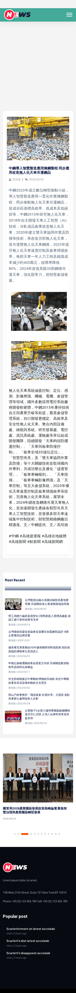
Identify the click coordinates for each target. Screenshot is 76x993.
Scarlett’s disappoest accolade (28, 953)
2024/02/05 (36, 179)
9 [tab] (48, 834)
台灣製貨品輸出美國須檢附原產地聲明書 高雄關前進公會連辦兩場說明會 (47, 601)
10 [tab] (52, 834)
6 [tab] (38, 834)
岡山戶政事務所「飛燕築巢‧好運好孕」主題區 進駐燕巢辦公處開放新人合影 (39, 696)
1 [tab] (15, 834)
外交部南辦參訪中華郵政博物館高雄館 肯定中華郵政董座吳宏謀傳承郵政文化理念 (38, 680)
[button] (69, 14)
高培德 (16, 179)
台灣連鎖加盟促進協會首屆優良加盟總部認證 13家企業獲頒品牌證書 (38, 633)
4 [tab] (31, 834)
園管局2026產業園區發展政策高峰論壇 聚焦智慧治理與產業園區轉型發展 (35, 810)
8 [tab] (45, 834)
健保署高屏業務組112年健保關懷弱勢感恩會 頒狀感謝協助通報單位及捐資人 (39, 649)
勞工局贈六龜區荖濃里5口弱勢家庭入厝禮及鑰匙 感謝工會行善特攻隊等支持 (39, 617)
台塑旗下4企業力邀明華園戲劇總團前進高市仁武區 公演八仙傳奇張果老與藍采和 (47, 714)
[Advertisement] (38, 71)
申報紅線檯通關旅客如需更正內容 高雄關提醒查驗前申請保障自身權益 (38, 665)
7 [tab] (41, 834)
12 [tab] (59, 834)
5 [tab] (34, 834)
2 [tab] (18, 834)
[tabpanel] (38, 787)
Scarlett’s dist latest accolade (27, 940)
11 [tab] (56, 834)
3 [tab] (24, 834)
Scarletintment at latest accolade (30, 928)
